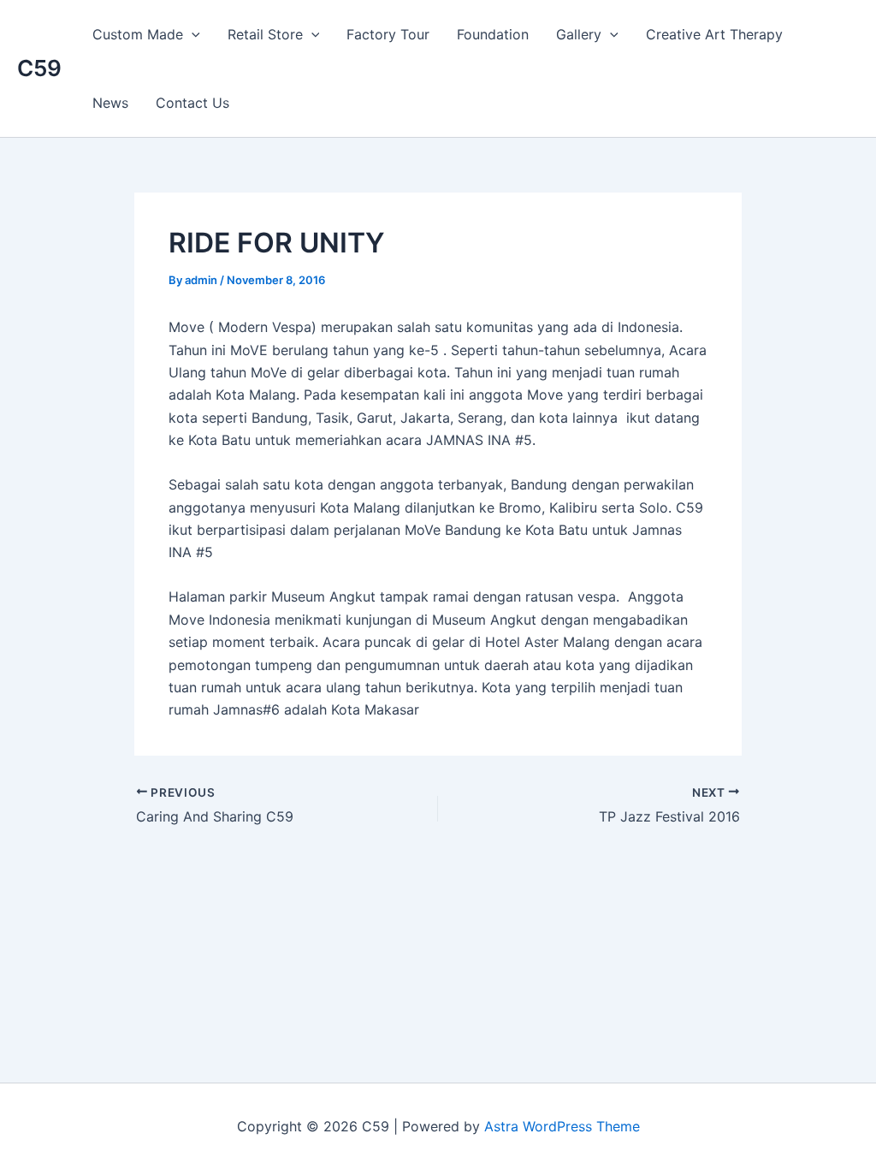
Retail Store (265, 34)
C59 (39, 68)
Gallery (578, 34)
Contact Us (192, 102)
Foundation (493, 34)
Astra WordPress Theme (562, 1126)
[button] (191, 34)
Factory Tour (387, 34)
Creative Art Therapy (714, 34)
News (110, 102)
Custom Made (137, 34)
